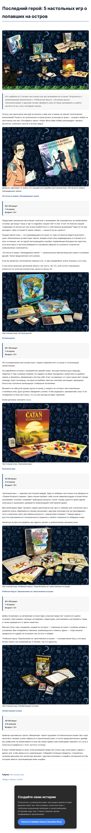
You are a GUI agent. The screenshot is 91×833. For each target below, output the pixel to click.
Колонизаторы (8, 469)
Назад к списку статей (12, 779)
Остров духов (8, 338)
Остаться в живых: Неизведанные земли (20, 196)
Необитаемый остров (12, 711)
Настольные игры (17, 775)
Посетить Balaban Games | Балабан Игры (41, 822)
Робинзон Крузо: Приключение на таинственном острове (27, 591)
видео (28, 400)
